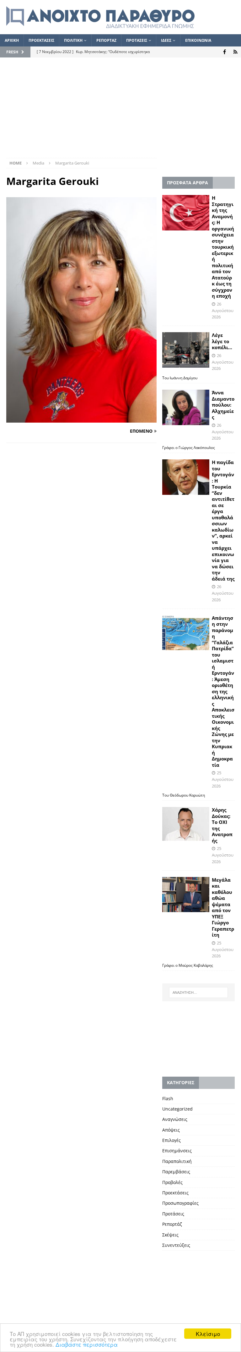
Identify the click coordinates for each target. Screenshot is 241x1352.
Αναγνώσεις (174, 1119)
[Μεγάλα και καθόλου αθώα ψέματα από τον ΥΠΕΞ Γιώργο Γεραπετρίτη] (185, 894)
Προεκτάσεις (175, 1193)
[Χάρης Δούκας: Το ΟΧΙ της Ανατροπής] (185, 824)
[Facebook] (224, 51)
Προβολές (172, 1182)
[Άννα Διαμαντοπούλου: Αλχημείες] (185, 407)
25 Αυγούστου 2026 (222, 779)
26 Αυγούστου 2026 (222, 310)
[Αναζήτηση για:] (198, 992)
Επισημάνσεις (177, 1151)
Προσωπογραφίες (180, 1203)
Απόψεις (171, 1130)
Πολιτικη (73, 40)
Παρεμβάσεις (176, 1172)
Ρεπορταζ (106, 40)
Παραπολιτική (177, 1161)
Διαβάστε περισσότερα (87, 1344)
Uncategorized (177, 1109)
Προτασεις (136, 40)
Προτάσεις (173, 1214)
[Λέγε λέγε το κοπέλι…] (185, 350)
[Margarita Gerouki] (81, 419)
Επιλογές (171, 1140)
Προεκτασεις (41, 40)
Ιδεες (166, 40)
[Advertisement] (120, 111)
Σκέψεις (170, 1235)
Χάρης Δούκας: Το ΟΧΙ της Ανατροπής (222, 825)
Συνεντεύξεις (176, 1245)
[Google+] (235, 51)
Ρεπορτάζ (172, 1224)
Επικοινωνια (198, 40)
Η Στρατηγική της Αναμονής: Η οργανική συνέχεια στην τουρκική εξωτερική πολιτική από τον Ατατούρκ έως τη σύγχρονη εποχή (223, 247)
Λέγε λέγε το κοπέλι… (222, 341)
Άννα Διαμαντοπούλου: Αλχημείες (223, 404)
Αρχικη (12, 40)
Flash (167, 1098)
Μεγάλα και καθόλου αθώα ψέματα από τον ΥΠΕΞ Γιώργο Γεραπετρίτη (223, 907)
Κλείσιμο (208, 1334)
